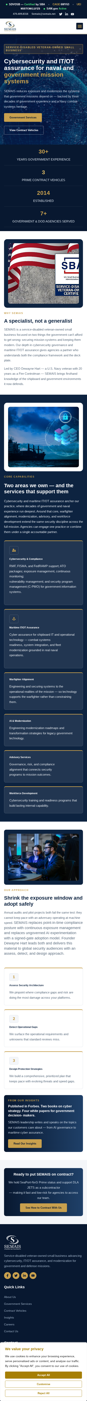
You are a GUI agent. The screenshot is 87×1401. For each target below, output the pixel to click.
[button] (79, 26)
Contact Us (11, 1331)
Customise (43, 1384)
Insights (9, 1317)
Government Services (18, 1303)
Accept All (43, 1375)
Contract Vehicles (15, 1310)
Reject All (44, 1393)
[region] (43, 1371)
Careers (9, 1324)
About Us (10, 1297)
